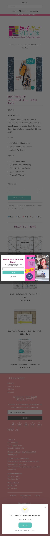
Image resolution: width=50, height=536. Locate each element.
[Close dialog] (47, 256)
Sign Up (13, 272)
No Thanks (13, 276)
